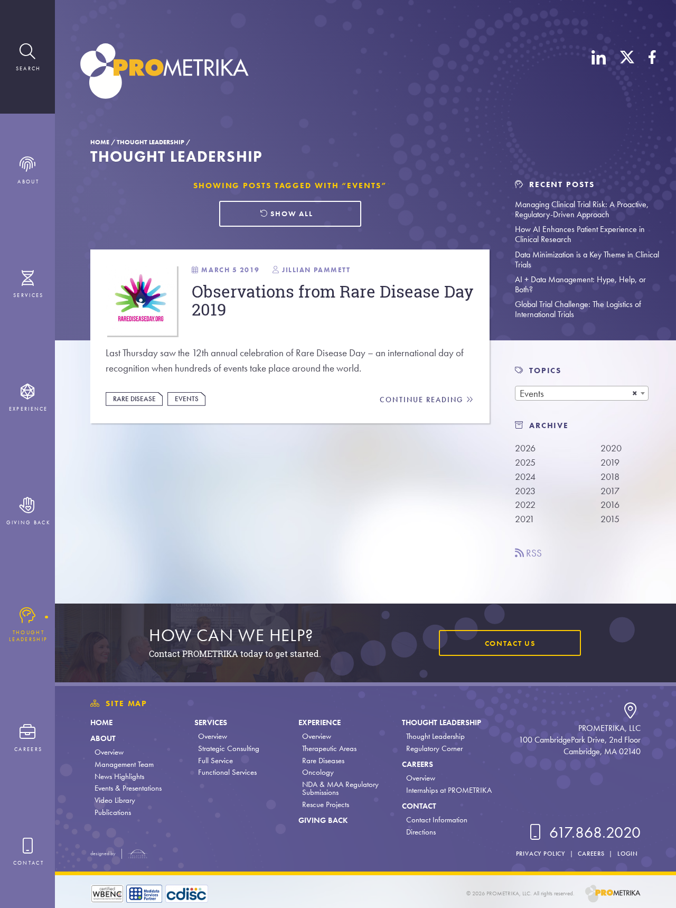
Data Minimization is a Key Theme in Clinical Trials (587, 259)
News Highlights (119, 776)
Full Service (215, 760)
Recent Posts (560, 184)
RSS (533, 553)
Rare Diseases (323, 760)
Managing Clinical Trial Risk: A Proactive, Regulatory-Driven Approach (582, 209)
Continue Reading (423, 399)
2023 (525, 491)
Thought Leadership (150, 142)
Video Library (115, 800)
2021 (524, 519)
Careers (417, 764)
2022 (525, 504)
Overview (109, 752)
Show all (290, 213)
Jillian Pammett (316, 269)
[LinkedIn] (599, 73)
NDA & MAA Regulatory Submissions (340, 788)
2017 (609, 491)
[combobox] (582, 393)
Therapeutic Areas (329, 748)
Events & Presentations (128, 788)
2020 (611, 448)
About (103, 738)
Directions (421, 832)
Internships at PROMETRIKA (449, 790)
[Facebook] (652, 73)
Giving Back (323, 820)
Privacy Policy (540, 853)
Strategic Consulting (228, 748)
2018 (609, 476)
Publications (113, 812)
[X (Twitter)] (627, 73)
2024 (525, 476)
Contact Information (436, 819)
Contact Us (510, 643)
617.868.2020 (593, 832)
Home (99, 142)
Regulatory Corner (434, 748)
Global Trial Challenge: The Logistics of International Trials (578, 309)
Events (187, 398)
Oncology (318, 772)
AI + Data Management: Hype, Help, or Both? (580, 284)
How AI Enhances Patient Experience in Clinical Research (580, 234)
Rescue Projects (325, 804)
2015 (609, 519)
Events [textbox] (532, 393)
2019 (609, 462)
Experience (319, 722)
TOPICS (545, 370)
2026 (525, 448)
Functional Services (227, 772)
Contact (419, 806)
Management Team (124, 764)
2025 (525, 462)
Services (210, 722)
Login (627, 853)
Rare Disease (134, 398)
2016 (609, 504)
